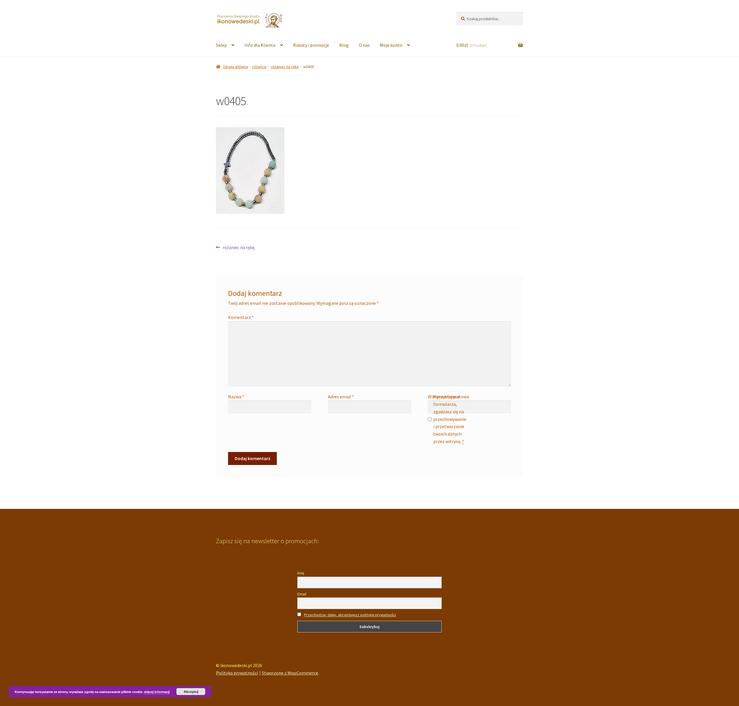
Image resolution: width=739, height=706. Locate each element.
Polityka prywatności (237, 673)
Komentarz (241, 317)
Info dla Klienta (260, 45)
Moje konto (391, 45)
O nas (364, 45)
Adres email (341, 396)
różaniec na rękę (285, 66)
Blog (344, 45)
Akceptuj (191, 691)
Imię (300, 573)
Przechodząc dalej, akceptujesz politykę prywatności (350, 614)
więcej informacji (157, 692)
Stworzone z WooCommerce (290, 673)
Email (301, 594)
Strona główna (235, 66)
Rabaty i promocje (311, 45)
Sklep (221, 45)
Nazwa (236, 396)
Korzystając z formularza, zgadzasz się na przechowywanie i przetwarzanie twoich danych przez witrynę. (449, 419)
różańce (259, 66)
